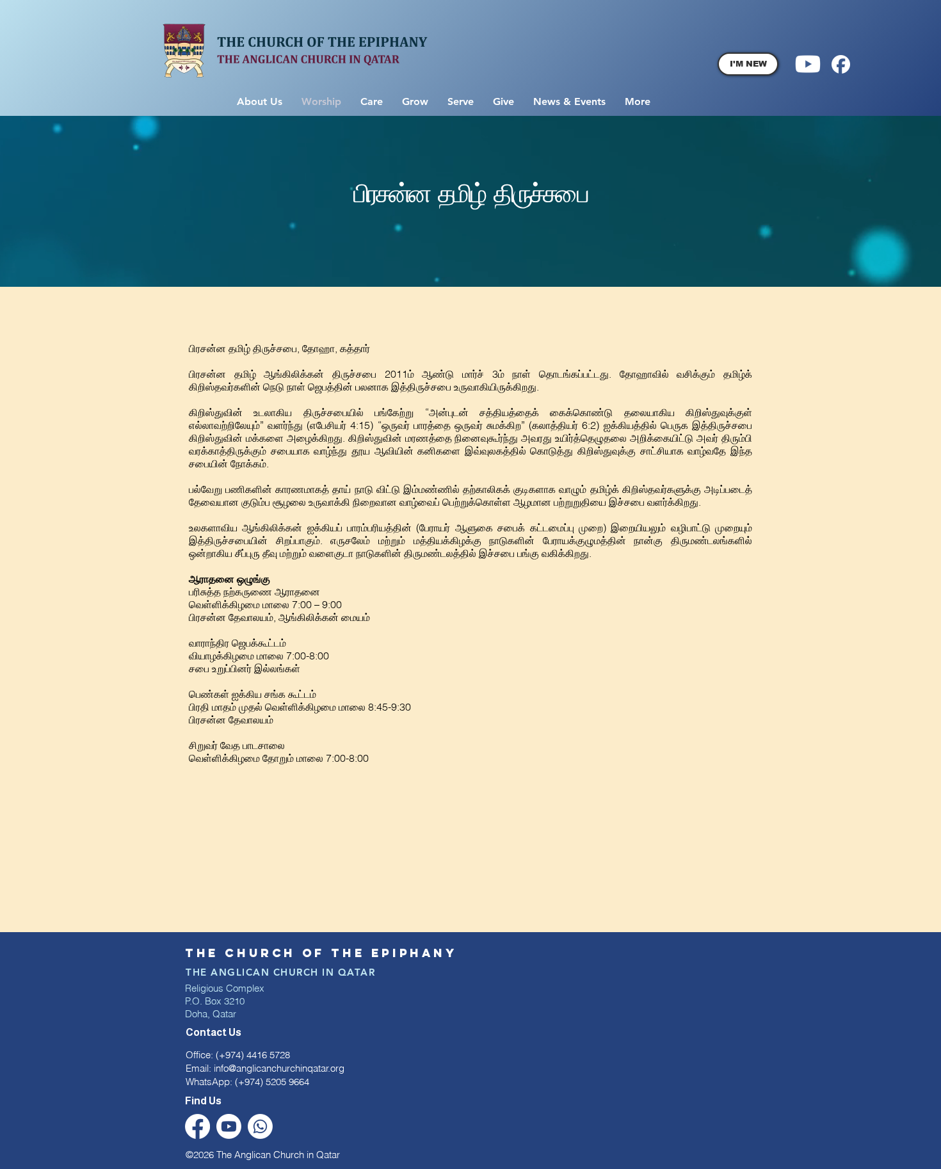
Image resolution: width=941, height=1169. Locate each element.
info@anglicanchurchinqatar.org (279, 1068)
